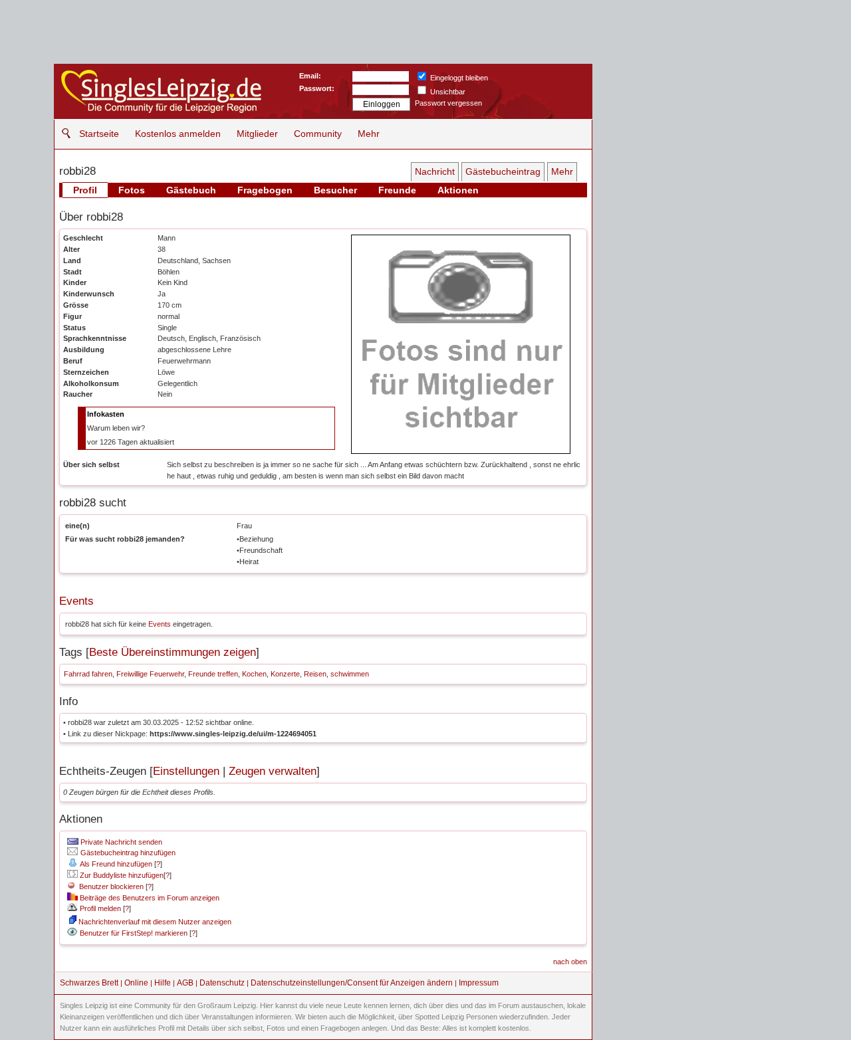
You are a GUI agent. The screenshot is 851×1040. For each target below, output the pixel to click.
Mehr (369, 133)
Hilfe (162, 983)
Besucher (335, 190)
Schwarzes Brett (89, 983)
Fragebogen (265, 190)
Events (76, 601)
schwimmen (349, 674)
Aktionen (458, 190)
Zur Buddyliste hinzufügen (121, 875)
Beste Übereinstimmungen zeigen (172, 652)
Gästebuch (191, 190)
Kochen (254, 674)
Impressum (479, 983)
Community (318, 133)
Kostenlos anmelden (178, 133)
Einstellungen (186, 771)
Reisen (315, 674)
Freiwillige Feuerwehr (150, 674)
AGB (185, 983)
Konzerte (285, 674)
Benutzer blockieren (109, 886)
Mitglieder (257, 133)
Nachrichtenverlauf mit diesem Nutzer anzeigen (153, 922)
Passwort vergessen (448, 103)
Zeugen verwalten (272, 771)
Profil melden (99, 908)
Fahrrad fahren (88, 674)
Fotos (131, 190)
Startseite (99, 133)
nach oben (570, 962)
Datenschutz (222, 983)
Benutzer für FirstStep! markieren (133, 933)
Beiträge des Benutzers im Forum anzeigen (148, 898)
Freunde (397, 190)
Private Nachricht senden (120, 842)
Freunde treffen (213, 674)
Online (136, 983)
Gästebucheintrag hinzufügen (127, 853)
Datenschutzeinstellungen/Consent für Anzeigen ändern (352, 983)
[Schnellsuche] (63, 133)
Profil (85, 190)
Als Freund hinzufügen (115, 864)
